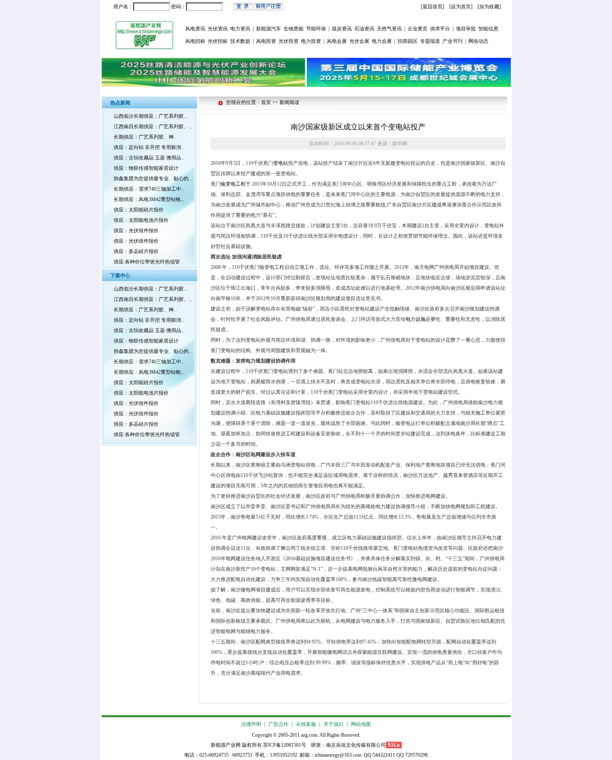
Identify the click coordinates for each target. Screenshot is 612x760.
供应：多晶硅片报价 (136, 251)
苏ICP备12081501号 (284, 745)
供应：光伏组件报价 (136, 230)
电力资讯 (240, 29)
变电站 (280, 163)
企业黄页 (418, 29)
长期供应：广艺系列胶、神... (145, 137)
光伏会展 (359, 41)
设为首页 (461, 7)
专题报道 (430, 41)
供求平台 (440, 29)
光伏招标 (218, 41)
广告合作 (279, 724)
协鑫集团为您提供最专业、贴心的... (153, 178)
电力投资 (311, 41)
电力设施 (415, 319)
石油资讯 (364, 29)
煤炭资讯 (342, 29)
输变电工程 (233, 184)
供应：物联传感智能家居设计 (146, 168)
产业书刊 (453, 41)
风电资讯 (195, 29)
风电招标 (195, 41)
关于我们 (333, 724)
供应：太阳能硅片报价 (139, 210)
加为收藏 (489, 7)
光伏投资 (289, 41)
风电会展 (337, 41)
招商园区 (408, 41)
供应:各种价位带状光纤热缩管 (147, 262)
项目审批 (466, 29)
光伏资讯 (218, 29)
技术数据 (240, 41)
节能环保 (316, 29)
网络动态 (478, 41)
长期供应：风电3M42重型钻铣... (149, 199)
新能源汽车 (268, 29)
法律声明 (251, 724)
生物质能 (294, 29)
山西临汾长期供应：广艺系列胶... (150, 116)
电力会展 (382, 41)
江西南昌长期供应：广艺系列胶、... (153, 126)
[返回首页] (432, 7)
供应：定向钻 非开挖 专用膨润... (149, 147)
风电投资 (266, 41)
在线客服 (306, 724)
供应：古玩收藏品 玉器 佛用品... (149, 158)
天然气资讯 (389, 29)
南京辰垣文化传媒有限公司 (356, 745)
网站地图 (361, 724)
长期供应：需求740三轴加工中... (149, 189)
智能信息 (488, 29)
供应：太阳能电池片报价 (141, 220)
